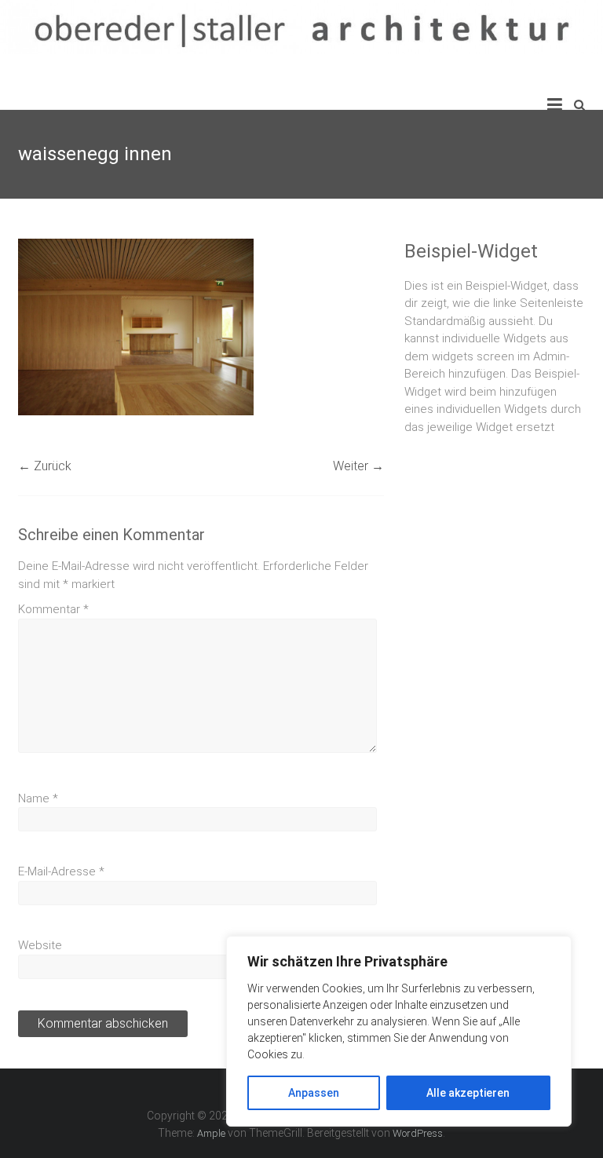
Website (40, 945)
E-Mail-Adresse (61, 871)
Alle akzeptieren (468, 1093)
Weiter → (358, 465)
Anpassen (313, 1093)
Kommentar (53, 609)
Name (38, 798)
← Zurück (44, 465)
